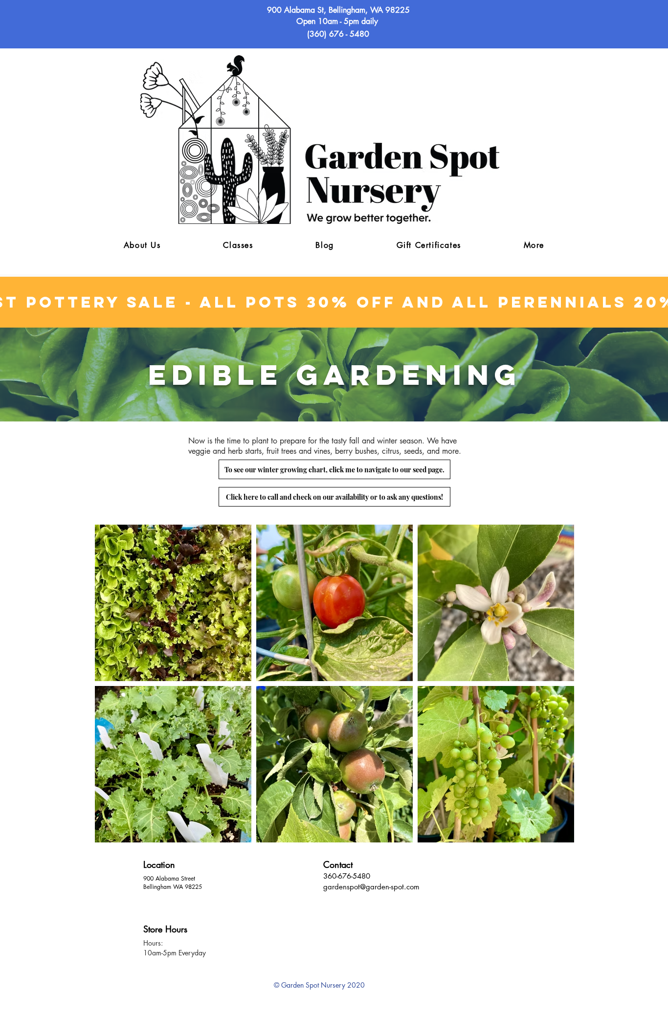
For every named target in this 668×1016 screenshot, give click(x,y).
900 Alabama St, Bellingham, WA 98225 (338, 10)
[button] (534, 245)
